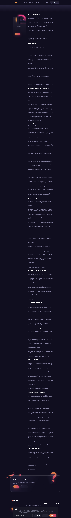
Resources (37, 2)
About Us (33, 2)
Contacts (42, 2)
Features (29, 2)
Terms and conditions (56, 503)
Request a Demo (24, 486)
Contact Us (16, 486)
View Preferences (37, 515)
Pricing (46, 2)
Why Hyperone (24, 2)
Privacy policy (22, 515)
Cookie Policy (17, 515)
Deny (45, 515)
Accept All (52, 515)
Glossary (34, 6)
